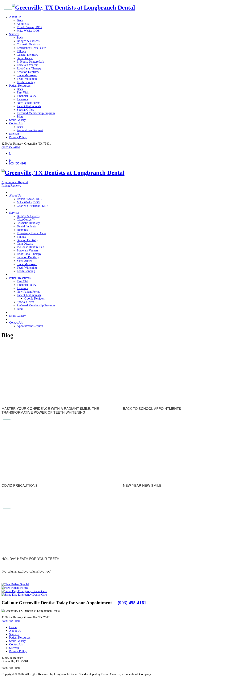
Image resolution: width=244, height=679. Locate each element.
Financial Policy (26, 95)
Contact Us (16, 123)
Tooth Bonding (26, 82)
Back (20, 20)
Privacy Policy (18, 137)
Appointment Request (30, 130)
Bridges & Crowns (28, 41)
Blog (20, 116)
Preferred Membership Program (36, 113)
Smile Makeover (27, 75)
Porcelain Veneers (27, 65)
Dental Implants (26, 226)
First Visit (22, 92)
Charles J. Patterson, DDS (32, 205)
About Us (15, 17)
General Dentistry (27, 54)
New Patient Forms (28, 102)
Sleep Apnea (24, 260)
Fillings (21, 51)
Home (13, 627)
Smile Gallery (17, 120)
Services (14, 34)
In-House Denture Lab (30, 61)
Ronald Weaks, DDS (29, 27)
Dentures (22, 229)
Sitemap (14, 133)
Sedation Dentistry (28, 71)
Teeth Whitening (27, 78)
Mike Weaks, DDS (28, 30)
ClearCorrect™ (26, 219)
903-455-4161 (17, 163)
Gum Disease (25, 58)
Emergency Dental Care (31, 47)
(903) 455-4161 (11, 147)
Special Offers (25, 109)
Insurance (22, 99)
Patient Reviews (11, 185)
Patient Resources (19, 85)
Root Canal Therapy (29, 68)
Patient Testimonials (29, 106)
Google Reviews (34, 298)
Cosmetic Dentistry (28, 44)
